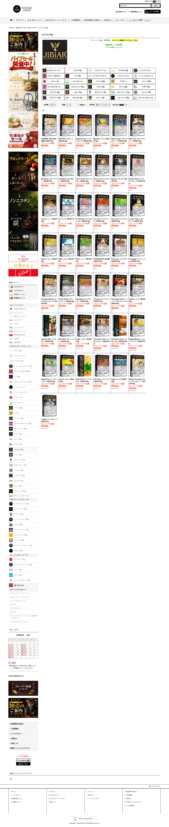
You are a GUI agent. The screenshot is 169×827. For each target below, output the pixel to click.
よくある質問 (130, 805)
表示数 (46, 105)
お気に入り (15, 743)
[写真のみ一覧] (122, 105)
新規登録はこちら (136, 11)
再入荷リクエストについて (134, 802)
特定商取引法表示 (17, 724)
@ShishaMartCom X (16, 676)
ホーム (14, 791)
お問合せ (14, 738)
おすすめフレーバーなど (57, 798)
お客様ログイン (122, 11)
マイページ (91, 791)
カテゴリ (52, 791)
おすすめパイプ (54, 795)
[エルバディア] (23, 101)
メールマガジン (16, 734)
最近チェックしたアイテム (20, 748)
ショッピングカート (94, 798)
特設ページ (53, 802)
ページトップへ (155, 786)
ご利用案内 (15, 729)
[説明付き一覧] (127, 105)
